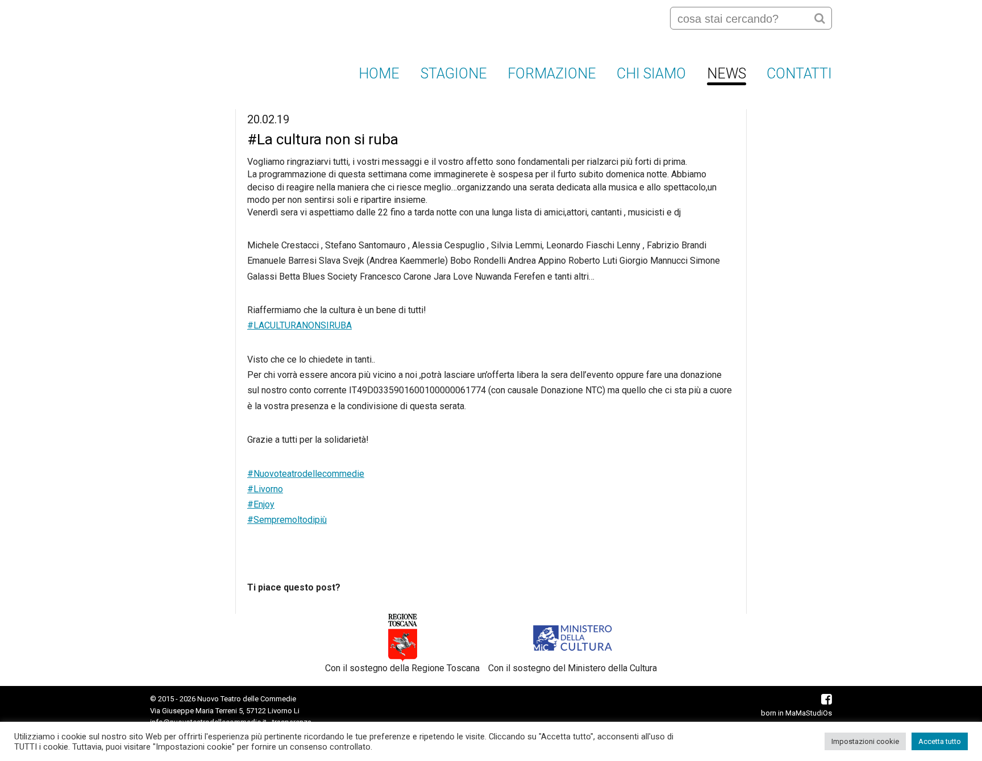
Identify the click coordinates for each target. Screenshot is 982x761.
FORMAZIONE (551, 73)
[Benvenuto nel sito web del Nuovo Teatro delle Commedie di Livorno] (193, 45)
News (726, 73)
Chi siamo (651, 73)
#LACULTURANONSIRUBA (299, 325)
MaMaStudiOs (808, 713)
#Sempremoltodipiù (287, 519)
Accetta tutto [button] (939, 741)
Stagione (454, 73)
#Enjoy (260, 504)
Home (379, 73)
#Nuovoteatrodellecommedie (305, 473)
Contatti (799, 73)
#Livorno (265, 489)
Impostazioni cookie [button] (865, 741)
